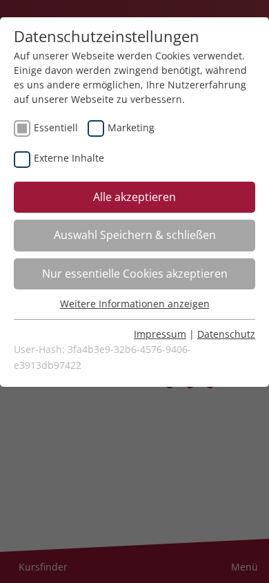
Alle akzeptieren (134, 196)
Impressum (160, 334)
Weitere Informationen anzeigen (135, 303)
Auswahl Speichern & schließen (135, 234)
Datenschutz (226, 334)
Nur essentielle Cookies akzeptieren (135, 273)
